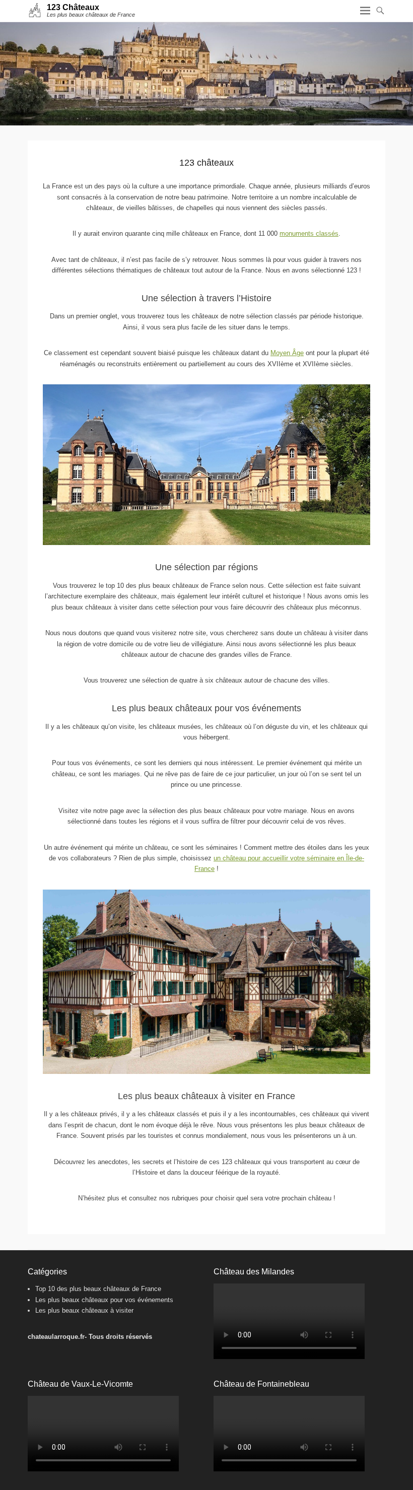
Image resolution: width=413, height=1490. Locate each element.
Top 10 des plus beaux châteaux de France (98, 1289)
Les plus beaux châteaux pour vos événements (104, 1300)
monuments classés (309, 233)
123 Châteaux (73, 7)
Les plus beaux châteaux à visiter (84, 1310)
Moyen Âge (287, 353)
